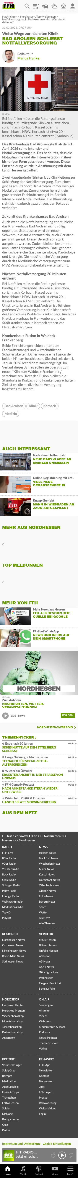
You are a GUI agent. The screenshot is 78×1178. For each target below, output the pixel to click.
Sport (42, 907)
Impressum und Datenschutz (21, 1143)
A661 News (46, 967)
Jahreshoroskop (12, 1027)
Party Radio (9, 891)
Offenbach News (49, 885)
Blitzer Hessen (48, 945)
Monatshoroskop (12, 1021)
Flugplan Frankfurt (50, 983)
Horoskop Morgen (13, 1010)
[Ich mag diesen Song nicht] (70, 1155)
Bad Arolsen (14, 406)
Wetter (54, 4)
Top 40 (6, 912)
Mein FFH (72, 4)
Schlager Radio (11, 885)
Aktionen (44, 1010)
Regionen (10, 934)
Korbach (49, 406)
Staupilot (45, 4)
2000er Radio (10, 869)
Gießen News (47, 891)
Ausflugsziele (10, 1087)
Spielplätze (8, 1070)
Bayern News (47, 901)
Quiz (5, 1125)
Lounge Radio (10, 896)
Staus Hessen (47, 940)
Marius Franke (28, 58)
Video (55, 1174)
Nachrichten (9, 16)
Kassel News (47, 874)
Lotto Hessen (10, 1103)
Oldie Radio (9, 880)
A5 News (44, 961)
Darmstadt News (49, 880)
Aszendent (8, 1038)
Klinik (33, 406)
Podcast (39, 1174)
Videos (43, 1016)
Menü (70, 1174)
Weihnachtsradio (12, 901)
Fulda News (46, 896)
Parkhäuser (46, 978)
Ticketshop (9, 1097)
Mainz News (46, 869)
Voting (43, 1048)
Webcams (45, 1021)
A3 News (44, 956)
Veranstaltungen (12, 1065)
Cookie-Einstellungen (57, 1143)
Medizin (11, 414)
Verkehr (46, 934)
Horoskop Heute (12, 1005)
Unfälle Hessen (48, 950)
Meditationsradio (12, 907)
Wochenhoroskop (13, 1016)
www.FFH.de (28, 836)
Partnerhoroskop (12, 1032)
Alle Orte (44, 918)
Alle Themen (47, 923)
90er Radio (9, 863)
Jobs (42, 1087)
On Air (44, 999)
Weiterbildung (47, 1108)
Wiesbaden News (49, 863)
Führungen (45, 1092)
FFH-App (44, 1065)
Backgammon (10, 1119)
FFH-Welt (46, 1059)
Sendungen (46, 1005)
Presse (43, 1097)
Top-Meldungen (46, 16)
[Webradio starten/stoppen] (62, 1155)
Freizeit (8, 1059)
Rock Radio (9, 874)
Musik (23, 1174)
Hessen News (47, 853)
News (43, 847)
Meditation (9, 1081)
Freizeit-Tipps (10, 1092)
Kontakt (44, 1076)
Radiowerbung (48, 1103)
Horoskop (10, 999)
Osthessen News (12, 945)
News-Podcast (48, 1038)
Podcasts (44, 1032)
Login (42, 1114)
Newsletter (46, 1070)
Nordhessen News (13, 940)
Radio (7, 847)
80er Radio (9, 858)
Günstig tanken (48, 972)
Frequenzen (46, 1081)
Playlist (36, 4)
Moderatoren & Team (52, 1027)
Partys (6, 1130)
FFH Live (7, 853)
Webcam (63, 4)
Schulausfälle (47, 988)
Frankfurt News (48, 858)
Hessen (7, 840)
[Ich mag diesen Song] (53, 1155)
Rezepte (7, 1076)
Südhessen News (12, 961)
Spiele (6, 1108)
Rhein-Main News (13, 956)
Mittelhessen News (14, 950)
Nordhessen (27, 16)
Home (8, 1174)
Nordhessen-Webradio (55, 727)
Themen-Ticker (18, 737)
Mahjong (7, 1114)
